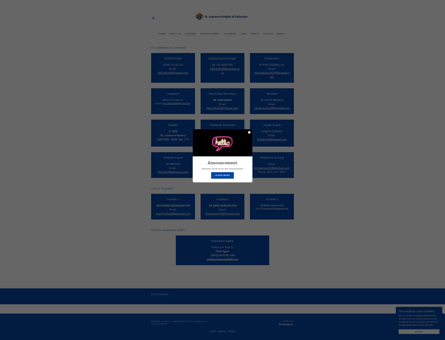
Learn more (222, 175)
